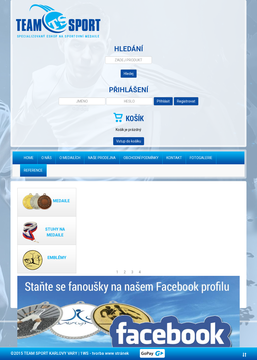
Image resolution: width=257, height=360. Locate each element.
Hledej (129, 74)
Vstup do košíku (128, 141)
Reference (33, 170)
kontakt (174, 158)
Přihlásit (163, 101)
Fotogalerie (201, 158)
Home (30, 158)
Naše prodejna (102, 158)
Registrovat (186, 101)
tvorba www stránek (110, 353)
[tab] (128, 353)
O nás (46, 158)
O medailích (69, 158)
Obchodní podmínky (141, 158)
